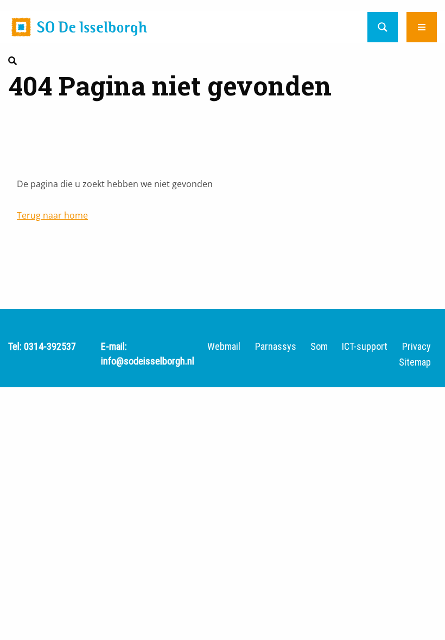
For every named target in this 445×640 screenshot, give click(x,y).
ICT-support (364, 346)
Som (319, 346)
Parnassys (275, 346)
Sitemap (415, 362)
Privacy (416, 346)
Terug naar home (52, 215)
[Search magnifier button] (382, 27)
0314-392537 (50, 346)
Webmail (223, 346)
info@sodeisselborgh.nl (147, 361)
